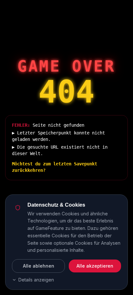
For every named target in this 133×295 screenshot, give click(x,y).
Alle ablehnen (38, 266)
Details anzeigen (36, 279)
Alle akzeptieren (95, 266)
